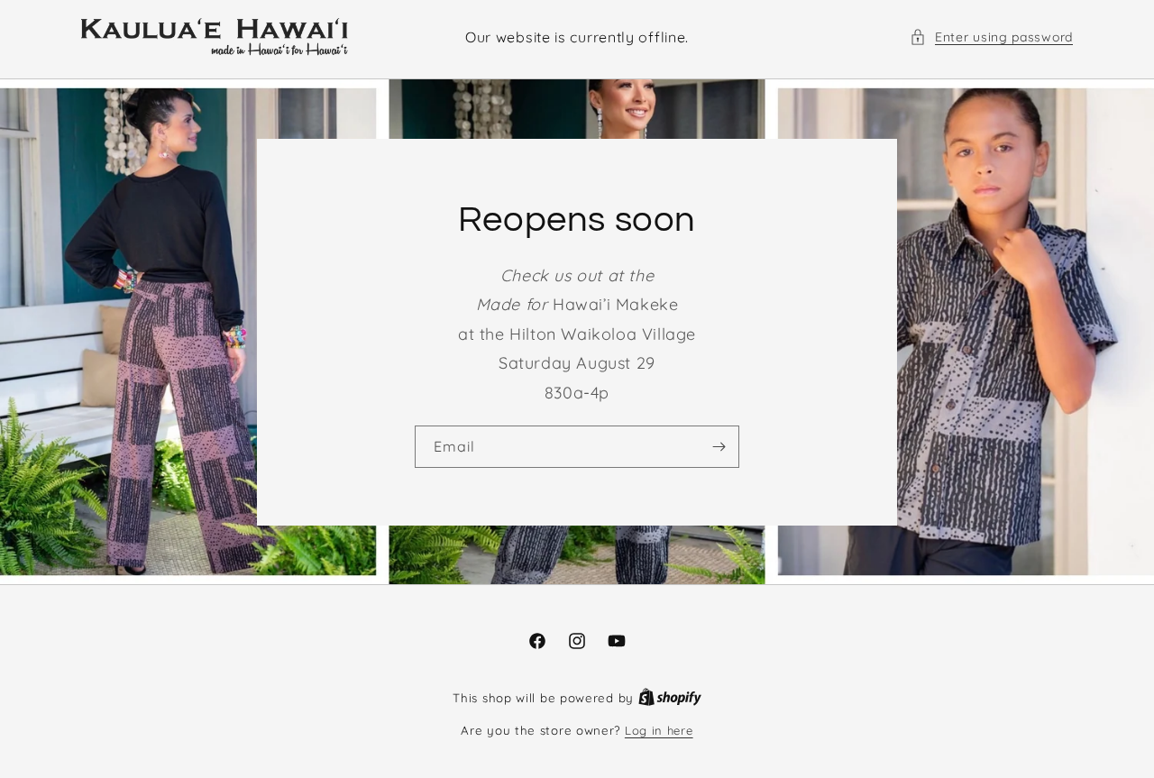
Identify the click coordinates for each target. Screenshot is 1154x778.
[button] (991, 37)
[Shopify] (669, 698)
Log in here (659, 730)
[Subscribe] (718, 447)
